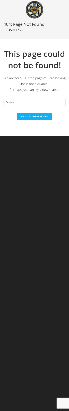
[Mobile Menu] (64, 7)
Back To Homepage (34, 116)
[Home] (4, 30)
